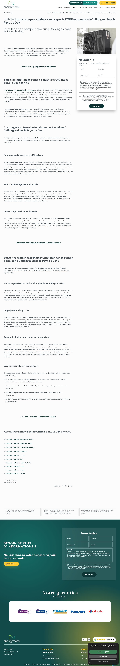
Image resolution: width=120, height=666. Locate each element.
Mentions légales (56, 664)
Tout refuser (103, 656)
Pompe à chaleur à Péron (15, 466)
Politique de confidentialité (71, 664)
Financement (93, 7)
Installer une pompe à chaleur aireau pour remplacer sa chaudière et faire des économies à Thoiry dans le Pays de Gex (59, 511)
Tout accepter (103, 652)
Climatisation (82, 7)
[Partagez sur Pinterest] (68, 486)
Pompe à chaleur (76, 3)
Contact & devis (110, 7)
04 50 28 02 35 (109, 3)
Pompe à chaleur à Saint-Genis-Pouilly (20, 447)
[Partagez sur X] (65, 486)
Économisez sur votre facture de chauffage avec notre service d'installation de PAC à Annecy (97, 511)
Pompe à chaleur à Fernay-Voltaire (18, 463)
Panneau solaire (90, 3)
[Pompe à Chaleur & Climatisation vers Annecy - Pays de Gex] (11, 4)
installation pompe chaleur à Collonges (19, 90)
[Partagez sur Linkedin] (71, 486)
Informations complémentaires (41, 664)
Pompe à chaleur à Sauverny (16, 451)
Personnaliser (103, 661)
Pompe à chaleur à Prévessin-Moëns (19, 443)
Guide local (27, 664)
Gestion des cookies (86, 664)
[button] (104, 639)
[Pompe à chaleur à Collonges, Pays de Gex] (96, 41)
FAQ (101, 7)
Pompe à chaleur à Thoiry (15, 455)
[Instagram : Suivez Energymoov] (86, 639)
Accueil (59, 7)
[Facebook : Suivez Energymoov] (83, 639)
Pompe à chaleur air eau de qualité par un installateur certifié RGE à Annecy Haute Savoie (20, 511)
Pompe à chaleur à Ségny (15, 470)
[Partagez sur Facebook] (63, 486)
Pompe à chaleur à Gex (14, 459)
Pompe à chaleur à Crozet (15, 473)
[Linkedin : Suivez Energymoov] (89, 639)
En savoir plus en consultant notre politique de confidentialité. (95, 99)
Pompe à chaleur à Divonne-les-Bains (19, 439)
